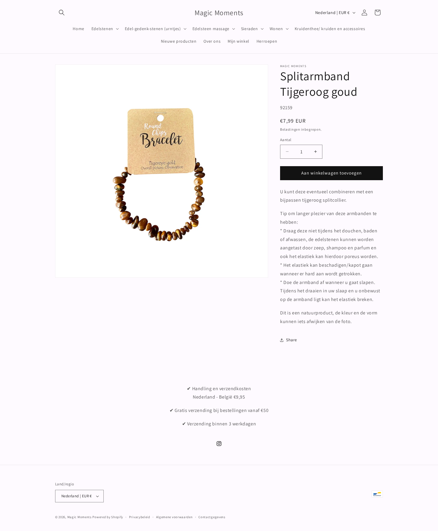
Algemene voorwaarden (174, 517)
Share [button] (291, 339)
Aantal (285, 139)
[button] (61, 12)
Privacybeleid (139, 517)
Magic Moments (79, 517)
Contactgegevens (212, 517)
